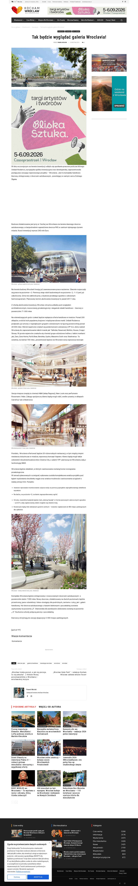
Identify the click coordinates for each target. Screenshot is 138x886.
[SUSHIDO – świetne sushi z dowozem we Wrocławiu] (57, 833)
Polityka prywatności (23, 871)
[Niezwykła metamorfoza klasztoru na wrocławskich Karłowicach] (49, 719)
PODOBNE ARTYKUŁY (24, 707)
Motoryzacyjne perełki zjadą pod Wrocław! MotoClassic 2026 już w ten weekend (34, 833)
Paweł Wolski (62, 42)
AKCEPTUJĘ (38, 877)
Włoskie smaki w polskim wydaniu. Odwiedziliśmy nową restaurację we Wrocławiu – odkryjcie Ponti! (75, 854)
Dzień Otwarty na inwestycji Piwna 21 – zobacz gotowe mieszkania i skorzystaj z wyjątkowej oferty (22, 762)
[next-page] (16, 802)
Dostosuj (17, 877)
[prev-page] (12, 802)
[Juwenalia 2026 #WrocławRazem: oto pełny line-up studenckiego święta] (74, 747)
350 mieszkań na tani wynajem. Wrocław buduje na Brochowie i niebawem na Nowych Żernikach (48, 791)
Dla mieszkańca (42, 726)
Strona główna (15, 27)
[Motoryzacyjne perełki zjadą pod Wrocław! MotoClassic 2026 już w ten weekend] (16, 833)
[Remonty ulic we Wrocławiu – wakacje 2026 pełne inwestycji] (74, 719)
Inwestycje (35, 27)
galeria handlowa (32, 663)
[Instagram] (125, 1)
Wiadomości (26, 27)
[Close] (49, 842)
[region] (28, 861)
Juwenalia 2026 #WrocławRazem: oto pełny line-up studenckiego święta (72, 761)
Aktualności (15, 726)
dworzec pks (21, 663)
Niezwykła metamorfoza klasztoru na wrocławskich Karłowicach (49, 731)
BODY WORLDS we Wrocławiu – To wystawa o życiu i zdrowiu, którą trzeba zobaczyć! (23, 791)
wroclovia (57, 663)
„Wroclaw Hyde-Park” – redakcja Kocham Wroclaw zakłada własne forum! (69, 673)
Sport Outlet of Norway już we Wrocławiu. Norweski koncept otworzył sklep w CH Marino (73, 843)
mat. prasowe (76, 31)
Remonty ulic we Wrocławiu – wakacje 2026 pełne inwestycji (74, 731)
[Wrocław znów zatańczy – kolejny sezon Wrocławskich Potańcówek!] (49, 747)
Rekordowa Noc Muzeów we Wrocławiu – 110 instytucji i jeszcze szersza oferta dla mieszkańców (74, 793)
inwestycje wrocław (46, 663)
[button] (121, 20)
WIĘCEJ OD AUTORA (50, 707)
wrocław (64, 663)
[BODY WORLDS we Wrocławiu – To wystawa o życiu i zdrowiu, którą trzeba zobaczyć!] (23, 778)
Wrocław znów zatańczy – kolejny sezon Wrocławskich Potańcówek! (48, 761)
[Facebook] (122, 1)
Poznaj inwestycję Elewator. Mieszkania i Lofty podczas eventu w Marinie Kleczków (22, 732)
